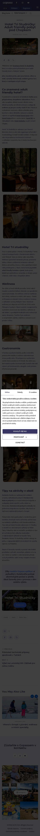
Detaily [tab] (20, 392)
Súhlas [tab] (7, 392)
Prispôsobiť (19, 437)
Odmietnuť (20, 442)
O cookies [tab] (33, 392)
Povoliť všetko (20, 431)
